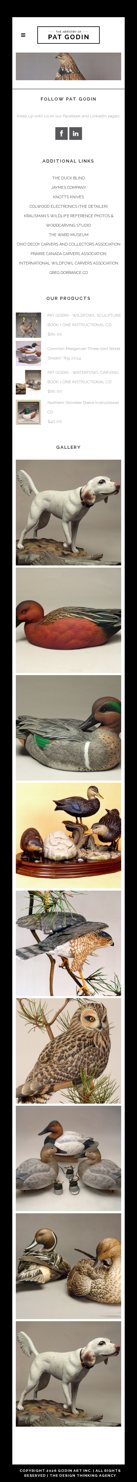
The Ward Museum (69, 235)
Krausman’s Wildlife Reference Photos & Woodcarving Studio (68, 221)
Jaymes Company (68, 187)
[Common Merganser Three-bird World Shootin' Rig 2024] (28, 353)
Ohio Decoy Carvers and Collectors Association (68, 244)
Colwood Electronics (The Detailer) (68, 206)
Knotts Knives (68, 197)
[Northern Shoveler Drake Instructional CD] (28, 412)
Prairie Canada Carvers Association (68, 254)
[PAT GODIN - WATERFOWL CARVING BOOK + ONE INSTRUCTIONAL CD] (28, 382)
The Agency (83, 1475)
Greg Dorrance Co (69, 272)
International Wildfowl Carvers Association (68, 263)
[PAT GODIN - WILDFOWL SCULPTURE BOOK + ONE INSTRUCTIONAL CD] (28, 325)
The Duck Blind (68, 178)
